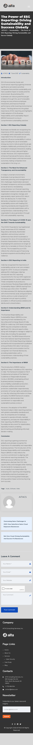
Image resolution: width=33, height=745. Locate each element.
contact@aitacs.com (11, 689)
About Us (7, 653)
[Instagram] (14, 724)
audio (7, 488)
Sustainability (25, 73)
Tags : (3, 488)
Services (7, 656)
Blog (6, 665)
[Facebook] (12, 724)
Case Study (8, 662)
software (13, 488)
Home (7, 650)
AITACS (5, 73)
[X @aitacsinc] (20, 724)
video (18, 488)
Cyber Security (10, 659)
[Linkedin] (17, 724)
